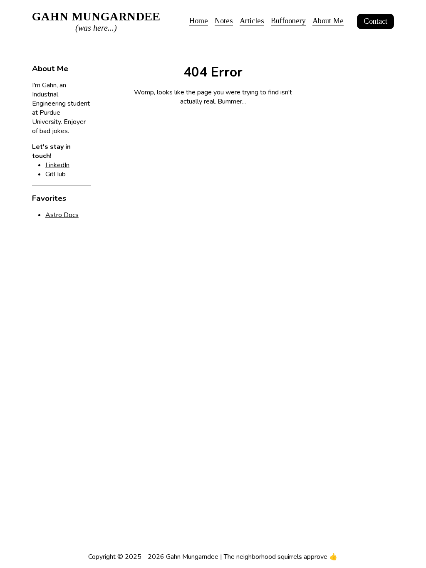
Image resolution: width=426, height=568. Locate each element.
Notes (224, 21)
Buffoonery (288, 21)
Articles (252, 21)
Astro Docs (62, 215)
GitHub (55, 174)
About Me (328, 21)
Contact (375, 21)
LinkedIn (57, 165)
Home (198, 21)
